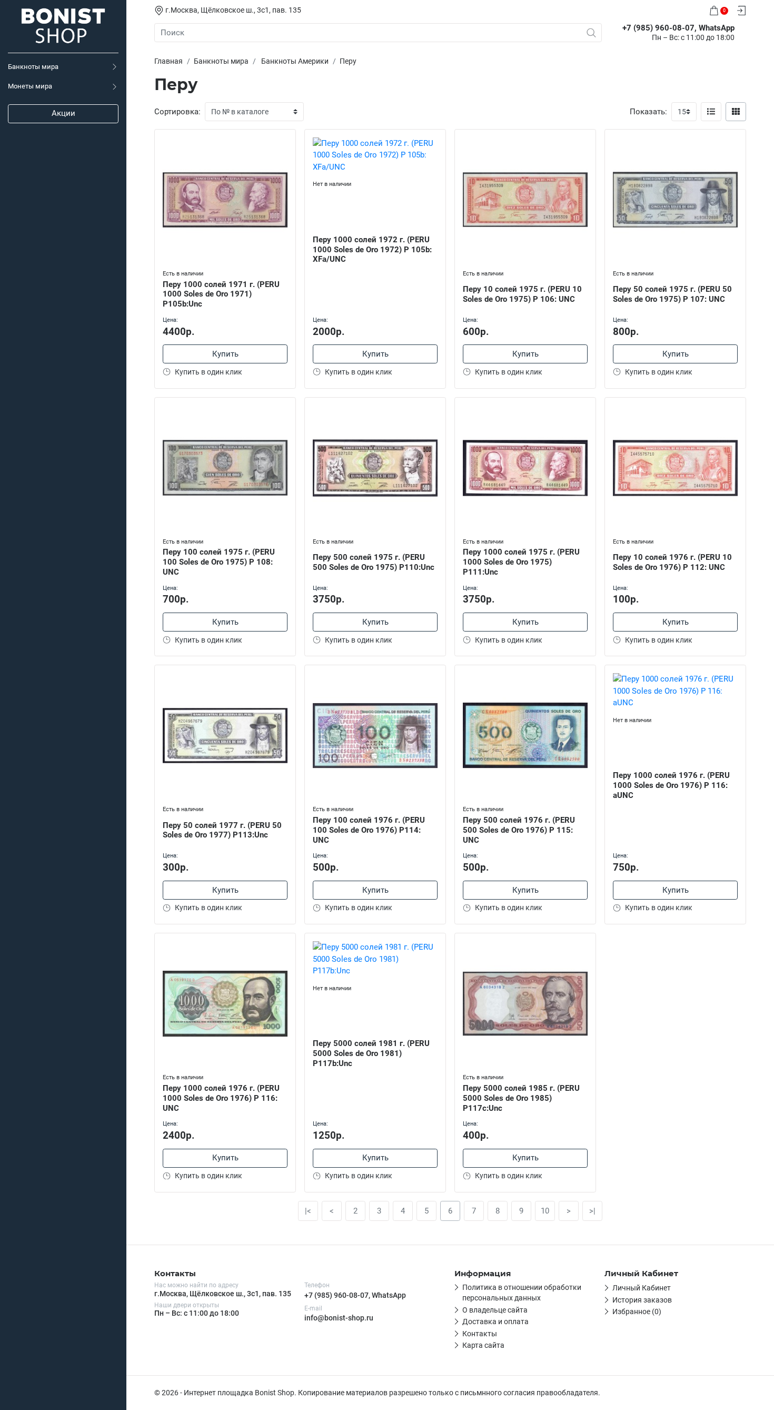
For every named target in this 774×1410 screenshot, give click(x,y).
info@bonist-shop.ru (338, 1318)
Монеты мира (30, 86)
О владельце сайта (495, 1310)
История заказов (642, 1300)
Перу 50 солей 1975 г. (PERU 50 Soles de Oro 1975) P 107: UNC (672, 294)
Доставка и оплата (495, 1321)
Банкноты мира (33, 67)
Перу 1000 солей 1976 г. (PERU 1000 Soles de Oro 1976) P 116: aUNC (671, 785)
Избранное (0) (636, 1311)
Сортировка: (177, 111)
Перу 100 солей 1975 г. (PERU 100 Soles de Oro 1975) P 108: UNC (219, 562)
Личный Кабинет (641, 1288)
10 (545, 1211)
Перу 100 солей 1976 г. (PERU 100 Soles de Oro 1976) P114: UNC (369, 830)
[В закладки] (287, 140)
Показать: (648, 111)
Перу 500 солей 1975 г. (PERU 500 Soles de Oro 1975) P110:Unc (373, 562)
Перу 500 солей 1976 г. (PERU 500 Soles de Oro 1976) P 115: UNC (519, 830)
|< (308, 1211)
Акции (63, 113)
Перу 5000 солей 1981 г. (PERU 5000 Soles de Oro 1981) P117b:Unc (371, 1053)
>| (592, 1211)
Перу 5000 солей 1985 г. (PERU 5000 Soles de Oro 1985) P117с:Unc (521, 1098)
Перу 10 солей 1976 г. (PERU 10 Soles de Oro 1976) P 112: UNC (672, 562)
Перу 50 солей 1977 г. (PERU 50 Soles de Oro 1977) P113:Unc (222, 830)
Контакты (479, 1333)
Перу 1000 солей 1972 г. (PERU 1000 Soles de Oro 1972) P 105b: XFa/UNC (372, 249)
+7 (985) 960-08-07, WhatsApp (355, 1295)
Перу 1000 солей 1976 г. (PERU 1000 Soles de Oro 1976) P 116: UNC (221, 1098)
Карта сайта (483, 1345)
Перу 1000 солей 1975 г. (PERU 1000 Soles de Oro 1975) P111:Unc (521, 562)
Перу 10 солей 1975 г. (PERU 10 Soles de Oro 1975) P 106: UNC (522, 294)
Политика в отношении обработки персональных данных (521, 1292)
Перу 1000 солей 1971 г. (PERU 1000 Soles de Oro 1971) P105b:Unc (221, 294)
